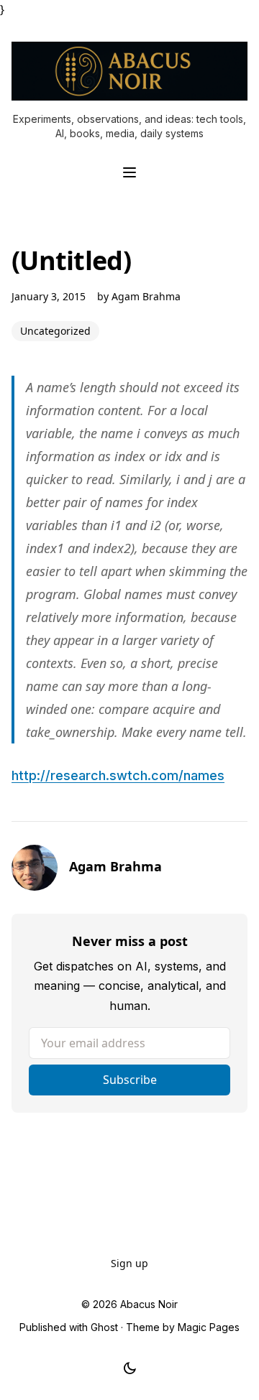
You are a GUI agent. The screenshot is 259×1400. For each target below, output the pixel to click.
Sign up (129, 1263)
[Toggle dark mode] (130, 1368)
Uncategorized (55, 331)
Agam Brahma (146, 296)
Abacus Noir (149, 1304)
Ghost (104, 1327)
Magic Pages (209, 1327)
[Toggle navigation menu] (129, 172)
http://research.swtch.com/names (118, 775)
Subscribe (130, 1080)
